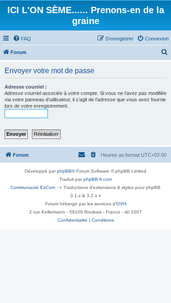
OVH (121, 203)
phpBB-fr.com (97, 179)
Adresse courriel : (26, 86)
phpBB (64, 171)
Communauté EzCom (32, 187)
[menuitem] (22, 38)
